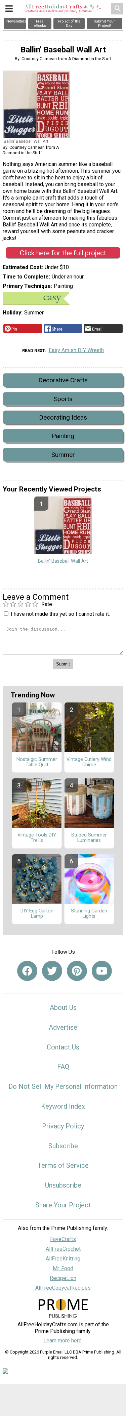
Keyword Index (63, 1106)
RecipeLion (63, 1278)
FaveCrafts (63, 1239)
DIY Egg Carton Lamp (36, 913)
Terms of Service (63, 1165)
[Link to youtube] (102, 971)
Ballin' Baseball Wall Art (63, 561)
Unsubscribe (63, 1185)
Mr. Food (63, 1268)
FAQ (63, 1067)
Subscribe (63, 1146)
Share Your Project (63, 1205)
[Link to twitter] (52, 971)
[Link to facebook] (27, 971)
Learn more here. (63, 1340)
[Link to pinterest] (77, 971)
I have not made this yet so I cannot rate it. (60, 614)
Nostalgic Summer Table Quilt (36, 762)
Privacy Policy (63, 1126)
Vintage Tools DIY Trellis (36, 837)
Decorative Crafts (63, 380)
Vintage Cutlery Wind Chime (89, 762)
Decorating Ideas (63, 417)
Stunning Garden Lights (89, 913)
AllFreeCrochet (63, 1249)
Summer (63, 455)
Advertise (63, 1027)
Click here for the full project (63, 253)
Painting (63, 436)
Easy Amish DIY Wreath (76, 350)
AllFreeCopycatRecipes (63, 1288)
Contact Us (63, 1047)
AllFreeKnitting (63, 1258)
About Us (63, 1007)
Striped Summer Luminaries (89, 837)
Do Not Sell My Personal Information (63, 1086)
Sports (63, 399)
